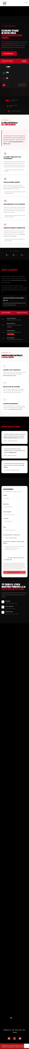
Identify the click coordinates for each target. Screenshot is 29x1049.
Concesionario (7, 511)
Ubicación (6, 504)
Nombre (5, 495)
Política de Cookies (22, 1047)
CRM (13, 1030)
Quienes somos (18, 1030)
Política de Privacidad (7, 1047)
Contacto (15, 1032)
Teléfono (5, 518)
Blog (24, 1030)
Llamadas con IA (7, 1030)
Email (4, 527)
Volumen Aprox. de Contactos (11, 534)
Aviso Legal (15, 1047)
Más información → (9, 53)
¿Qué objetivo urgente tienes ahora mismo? (13, 542)
